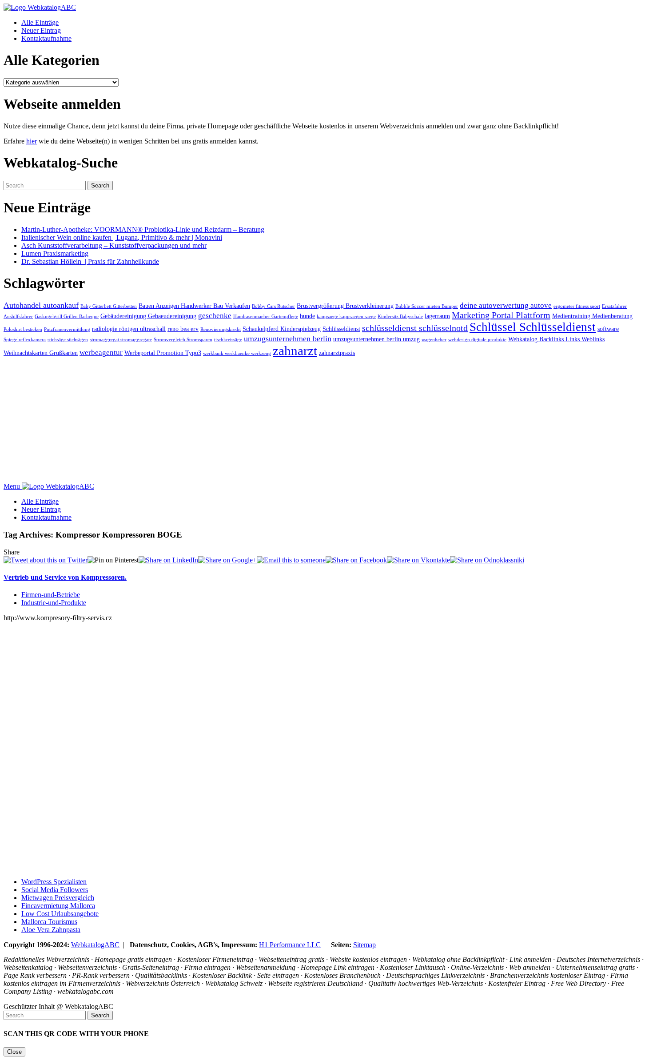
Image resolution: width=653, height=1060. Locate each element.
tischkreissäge (228, 339)
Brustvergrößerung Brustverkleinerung (345, 305)
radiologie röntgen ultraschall (129, 328)
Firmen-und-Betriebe (50, 594)
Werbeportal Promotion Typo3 (162, 352)
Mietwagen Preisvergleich (57, 897)
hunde (307, 315)
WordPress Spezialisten (54, 881)
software (608, 328)
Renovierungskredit (220, 329)
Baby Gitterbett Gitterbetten (108, 306)
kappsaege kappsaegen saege (346, 316)
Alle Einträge (40, 22)
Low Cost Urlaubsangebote (60, 913)
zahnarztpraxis (337, 352)
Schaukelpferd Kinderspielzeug (282, 328)
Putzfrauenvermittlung (67, 329)
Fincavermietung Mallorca (58, 905)
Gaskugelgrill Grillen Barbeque (67, 316)
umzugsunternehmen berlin (287, 338)
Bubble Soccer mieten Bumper (426, 306)
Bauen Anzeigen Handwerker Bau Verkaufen (194, 305)
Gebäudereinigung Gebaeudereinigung (148, 315)
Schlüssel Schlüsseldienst (533, 327)
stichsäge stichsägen (68, 339)
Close (14, 1051)
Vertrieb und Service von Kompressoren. (65, 577)
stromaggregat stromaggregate (121, 339)
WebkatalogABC (95, 944)
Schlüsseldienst (341, 328)
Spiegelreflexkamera (25, 339)
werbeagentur (101, 352)
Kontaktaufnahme (46, 38)
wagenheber (434, 339)
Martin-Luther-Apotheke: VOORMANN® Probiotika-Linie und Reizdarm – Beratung (142, 229)
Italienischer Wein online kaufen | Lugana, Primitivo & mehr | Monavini (121, 237)
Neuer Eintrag (41, 30)
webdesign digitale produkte (477, 339)
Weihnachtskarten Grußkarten (41, 352)
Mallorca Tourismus (49, 921)
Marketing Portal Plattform (501, 315)
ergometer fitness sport (576, 306)
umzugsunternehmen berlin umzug (376, 339)
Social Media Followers (54, 889)
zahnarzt (295, 350)
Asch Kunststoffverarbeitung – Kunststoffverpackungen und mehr (114, 245)
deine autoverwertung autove (506, 305)
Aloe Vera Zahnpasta (50, 929)
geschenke (214, 315)
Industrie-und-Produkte (53, 602)
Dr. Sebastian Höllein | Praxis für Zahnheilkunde (90, 261)
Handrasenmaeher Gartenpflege (265, 316)
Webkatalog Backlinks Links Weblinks (556, 339)
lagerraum (437, 315)
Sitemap (364, 944)
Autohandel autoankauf (41, 305)
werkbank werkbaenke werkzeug (237, 353)
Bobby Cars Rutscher (273, 306)
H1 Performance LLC (290, 944)
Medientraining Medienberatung (592, 315)
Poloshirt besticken (23, 329)
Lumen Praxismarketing (54, 253)
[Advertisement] (270, 420)
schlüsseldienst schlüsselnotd (415, 328)
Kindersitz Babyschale (400, 316)
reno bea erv (183, 328)
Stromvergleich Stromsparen (183, 339)
